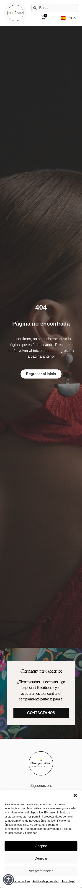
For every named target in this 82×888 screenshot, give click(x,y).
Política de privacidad (46, 881)
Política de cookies (18, 881)
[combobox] (54, 8)
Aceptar (41, 846)
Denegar (41, 858)
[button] (75, 795)
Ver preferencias (41, 871)
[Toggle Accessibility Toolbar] (8, 880)
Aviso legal (68, 881)
